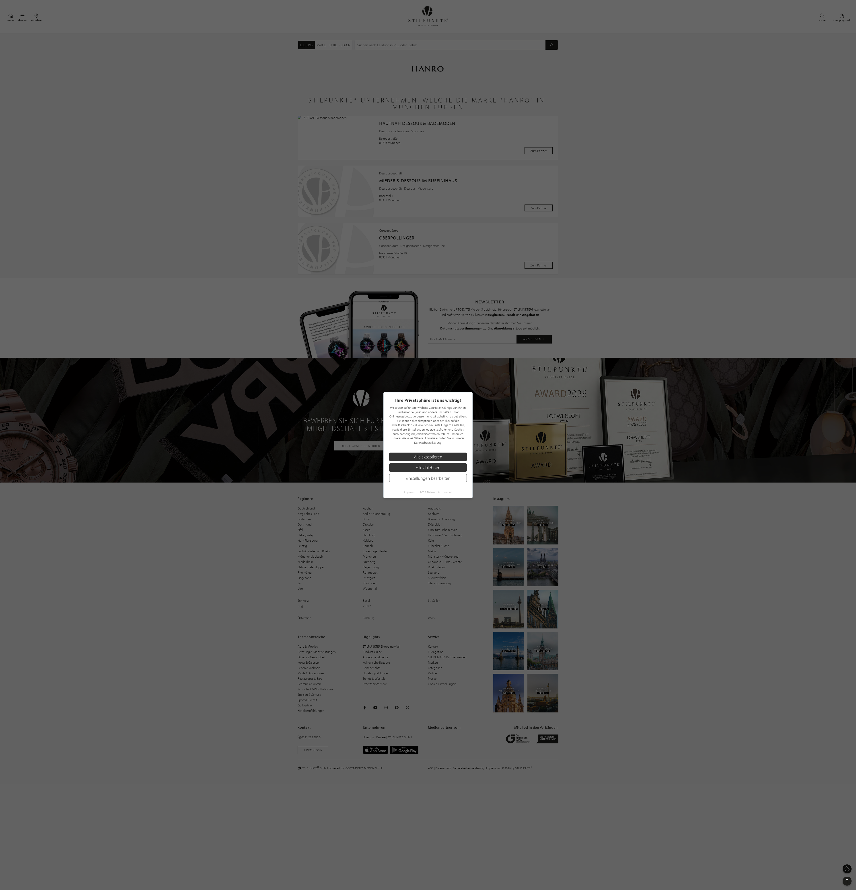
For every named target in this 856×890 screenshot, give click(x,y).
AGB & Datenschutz (430, 492)
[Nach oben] (847, 881)
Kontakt (448, 492)
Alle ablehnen (428, 467)
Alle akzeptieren (428, 456)
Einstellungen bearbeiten (428, 478)
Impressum (410, 492)
